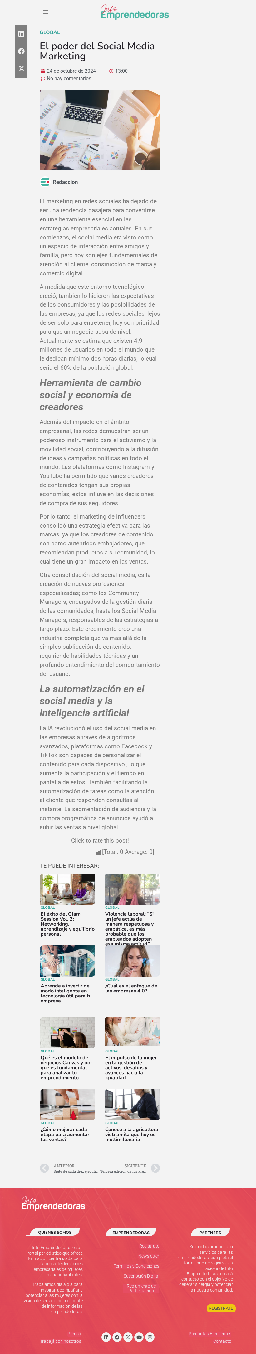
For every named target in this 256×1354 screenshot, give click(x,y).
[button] (45, 13)
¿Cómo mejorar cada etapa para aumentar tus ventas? (65, 1134)
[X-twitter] (128, 1337)
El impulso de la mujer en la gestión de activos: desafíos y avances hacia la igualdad (131, 1067)
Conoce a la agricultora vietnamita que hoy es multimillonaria (131, 1134)
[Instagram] (150, 1337)
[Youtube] (139, 1337)
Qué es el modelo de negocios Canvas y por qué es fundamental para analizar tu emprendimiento (66, 1067)
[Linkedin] (106, 1337)
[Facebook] (117, 1337)
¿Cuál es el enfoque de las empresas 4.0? (131, 988)
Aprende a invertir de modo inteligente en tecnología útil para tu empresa (66, 993)
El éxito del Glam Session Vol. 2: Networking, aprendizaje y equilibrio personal (68, 924)
